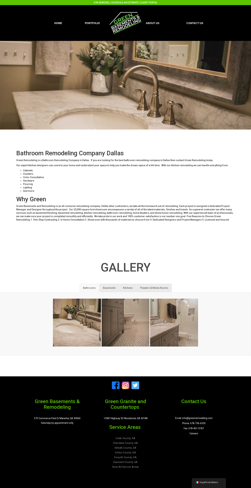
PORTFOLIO (92, 23)
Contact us (194, 23)
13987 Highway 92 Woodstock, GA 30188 (126, 418)
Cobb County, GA (125, 438)
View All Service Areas (125, 467)
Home (58, 23)
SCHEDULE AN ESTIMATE (124, 2)
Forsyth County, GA (125, 457)
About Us (152, 23)
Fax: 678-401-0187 (194, 428)
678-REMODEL (102, 2)
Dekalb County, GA (125, 447)
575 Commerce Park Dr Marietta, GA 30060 (57, 418)
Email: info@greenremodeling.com (194, 418)
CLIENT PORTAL (148, 2)
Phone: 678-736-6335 (194, 423)
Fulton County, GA (125, 452)
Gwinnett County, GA (125, 462)
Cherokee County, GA (125, 443)
